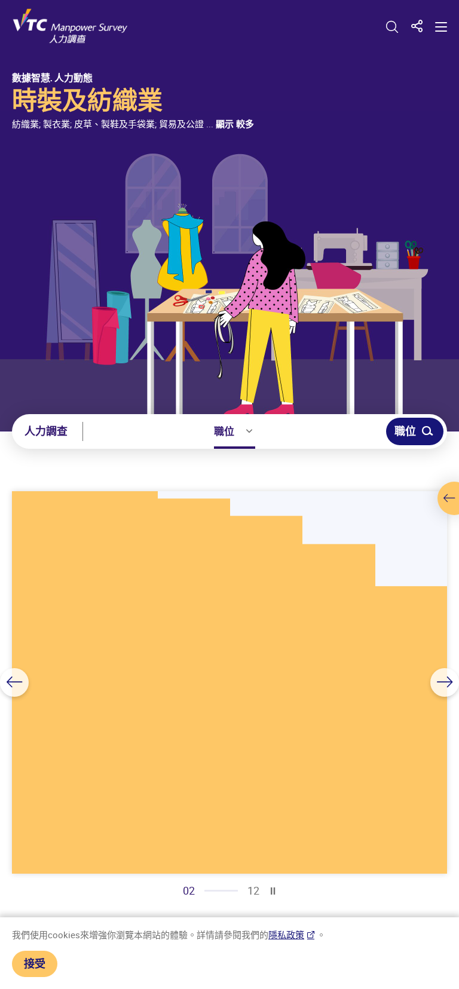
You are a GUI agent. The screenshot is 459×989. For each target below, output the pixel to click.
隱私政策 (286, 935)
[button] (14, 682)
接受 (34, 963)
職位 (224, 431)
